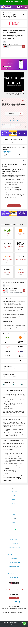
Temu (21, 236)
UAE (14, 495)
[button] (25, 1)
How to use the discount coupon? (14, 562)
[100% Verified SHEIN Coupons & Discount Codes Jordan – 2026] (20, 256)
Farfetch (7, 274)
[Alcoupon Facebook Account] (14, 589)
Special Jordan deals (14, 543)
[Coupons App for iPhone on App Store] (19, 602)
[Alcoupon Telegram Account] (22, 589)
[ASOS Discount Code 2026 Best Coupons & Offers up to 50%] (20, 356)
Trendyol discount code (14, 566)
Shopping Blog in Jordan (14, 547)
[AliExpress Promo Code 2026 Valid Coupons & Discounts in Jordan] (7, 256)
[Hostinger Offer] (14, 133)
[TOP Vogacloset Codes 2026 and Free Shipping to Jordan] (7, 356)
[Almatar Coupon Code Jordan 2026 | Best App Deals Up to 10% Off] (20, 269)
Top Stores (6, 333)
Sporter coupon (14, 577)
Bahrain (14, 503)
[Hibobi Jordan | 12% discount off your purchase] (14, 81)
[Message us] (24, 623)
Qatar (14, 510)
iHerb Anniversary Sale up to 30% (14, 1)
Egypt (14, 514)
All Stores (8, 12)
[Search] (22, 6)
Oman (14, 507)
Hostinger (7, 249)
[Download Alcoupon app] (14, 64)
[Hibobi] (14, 23)
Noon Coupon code (14, 570)
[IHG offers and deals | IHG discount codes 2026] (20, 360)
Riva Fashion (20, 249)
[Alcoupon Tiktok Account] (18, 589)
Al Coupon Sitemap (14, 551)
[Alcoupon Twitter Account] (10, 589)
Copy (21, 113)
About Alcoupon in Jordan (14, 554)
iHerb (7, 235)
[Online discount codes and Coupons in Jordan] (3, 12)
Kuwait (14, 499)
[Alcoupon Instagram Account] (5, 589)
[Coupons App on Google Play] (16, 602)
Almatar (20, 274)
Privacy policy (14, 558)
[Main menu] (25, 6)
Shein (21, 262)
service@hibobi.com (7, 448)
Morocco (14, 522)
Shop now (14, 205)
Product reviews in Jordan (14, 573)
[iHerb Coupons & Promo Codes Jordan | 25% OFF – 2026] (7, 230)
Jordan (14, 518)
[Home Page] (6, 6)
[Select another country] (18, 7)
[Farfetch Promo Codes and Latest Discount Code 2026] (7, 269)
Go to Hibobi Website (13, 120)
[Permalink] (2, 125)
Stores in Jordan (14, 539)
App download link (14, 597)
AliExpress (7, 262)
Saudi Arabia (14, 491)
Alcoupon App (14, 594)
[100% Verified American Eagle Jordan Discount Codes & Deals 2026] (7, 360)
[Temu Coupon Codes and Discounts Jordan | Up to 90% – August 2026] (20, 230)
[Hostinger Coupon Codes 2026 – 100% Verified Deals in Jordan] (7, 243)
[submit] (23, 46)
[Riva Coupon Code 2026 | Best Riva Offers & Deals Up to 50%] (20, 243)
